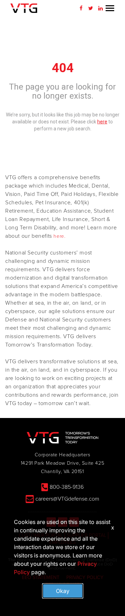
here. (59, 236)
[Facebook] (81, 8)
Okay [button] (62, 590)
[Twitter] (90, 8)
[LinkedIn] (100, 8)
